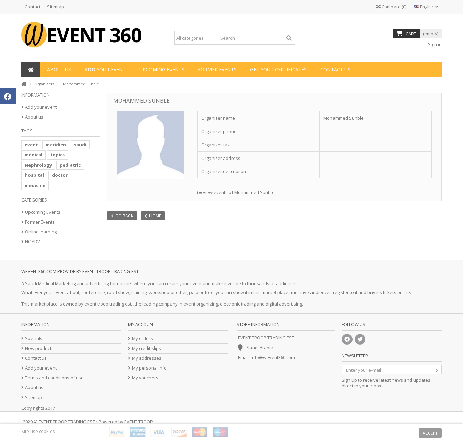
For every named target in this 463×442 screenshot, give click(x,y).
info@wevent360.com (273, 357)
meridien (56, 145)
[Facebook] (347, 339)
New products (39, 348)
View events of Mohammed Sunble (238, 192)
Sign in (434, 44)
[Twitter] (360, 339)
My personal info (149, 368)
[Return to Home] (23, 84)
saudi (80, 145)
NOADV (32, 242)
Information (35, 95)
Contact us (36, 358)
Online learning (41, 232)
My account (141, 324)
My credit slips (146, 348)
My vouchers (145, 378)
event (31, 145)
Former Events (40, 222)
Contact (32, 7)
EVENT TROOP (138, 422)
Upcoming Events (42, 212)
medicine (35, 185)
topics (57, 155)
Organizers (44, 83)
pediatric (70, 165)
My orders (142, 338)
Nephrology (38, 165)
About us (34, 117)
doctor (60, 175)
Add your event (41, 107)
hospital (34, 175)
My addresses (146, 358)
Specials (33, 338)
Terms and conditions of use (54, 378)
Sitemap (55, 7)
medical (33, 155)
